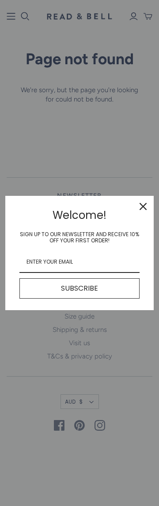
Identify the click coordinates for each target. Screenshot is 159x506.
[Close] (143, 206)
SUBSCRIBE (79, 288)
